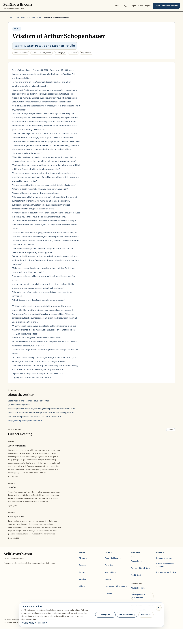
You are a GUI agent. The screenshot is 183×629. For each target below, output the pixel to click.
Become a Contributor (166, 572)
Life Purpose (35, 17)
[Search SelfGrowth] (125, 6)
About (117, 5)
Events (108, 579)
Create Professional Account (165, 565)
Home (11, 17)
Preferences (146, 614)
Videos (82, 586)
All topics (83, 558)
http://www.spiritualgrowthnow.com (25, 420)
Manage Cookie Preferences (138, 596)
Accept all (105, 614)
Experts (82, 565)
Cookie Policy (137, 575)
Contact (108, 593)
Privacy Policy (136, 561)
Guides (82, 572)
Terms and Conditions (140, 568)
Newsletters (110, 572)
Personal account (164, 558)
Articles (21, 17)
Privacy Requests (138, 588)
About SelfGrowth (113, 558)
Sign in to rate (86, 53)
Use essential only (127, 614)
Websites (109, 565)
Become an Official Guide (116, 586)
